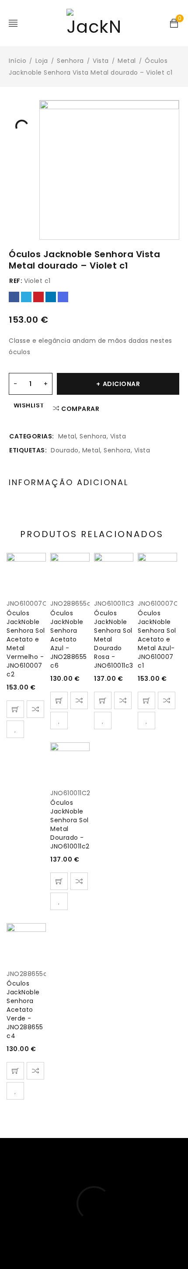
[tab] (69, 482)
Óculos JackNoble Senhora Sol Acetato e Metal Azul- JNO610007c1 (157, 639)
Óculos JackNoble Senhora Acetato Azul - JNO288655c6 (68, 639)
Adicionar (121, 383)
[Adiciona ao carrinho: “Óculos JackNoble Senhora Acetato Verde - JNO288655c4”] (15, 1070)
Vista (101, 60)
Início (17, 60)
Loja (41, 60)
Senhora (70, 60)
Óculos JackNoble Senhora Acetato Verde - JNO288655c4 (25, 1009)
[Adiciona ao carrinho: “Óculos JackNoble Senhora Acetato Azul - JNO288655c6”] (59, 700)
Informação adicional (69, 482)
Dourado (65, 450)
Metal (127, 60)
